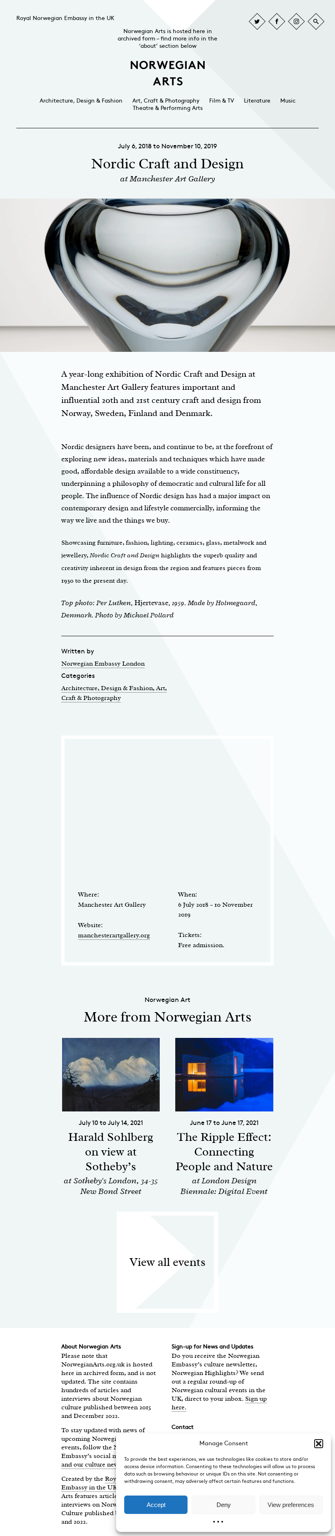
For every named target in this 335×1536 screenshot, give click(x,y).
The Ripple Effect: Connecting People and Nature (224, 1151)
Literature (257, 100)
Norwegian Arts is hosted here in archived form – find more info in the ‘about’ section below (167, 39)
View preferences (291, 1504)
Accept (156, 1504)
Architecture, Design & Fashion (81, 100)
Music (287, 100)
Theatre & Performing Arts (168, 108)
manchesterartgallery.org (114, 935)
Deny (224, 1504)
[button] (319, 1444)
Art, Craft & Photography (165, 100)
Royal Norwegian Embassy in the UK (65, 18)
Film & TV (221, 100)
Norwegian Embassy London (103, 664)
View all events (167, 1262)
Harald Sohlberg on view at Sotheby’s (110, 1151)
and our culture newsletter (98, 1464)
